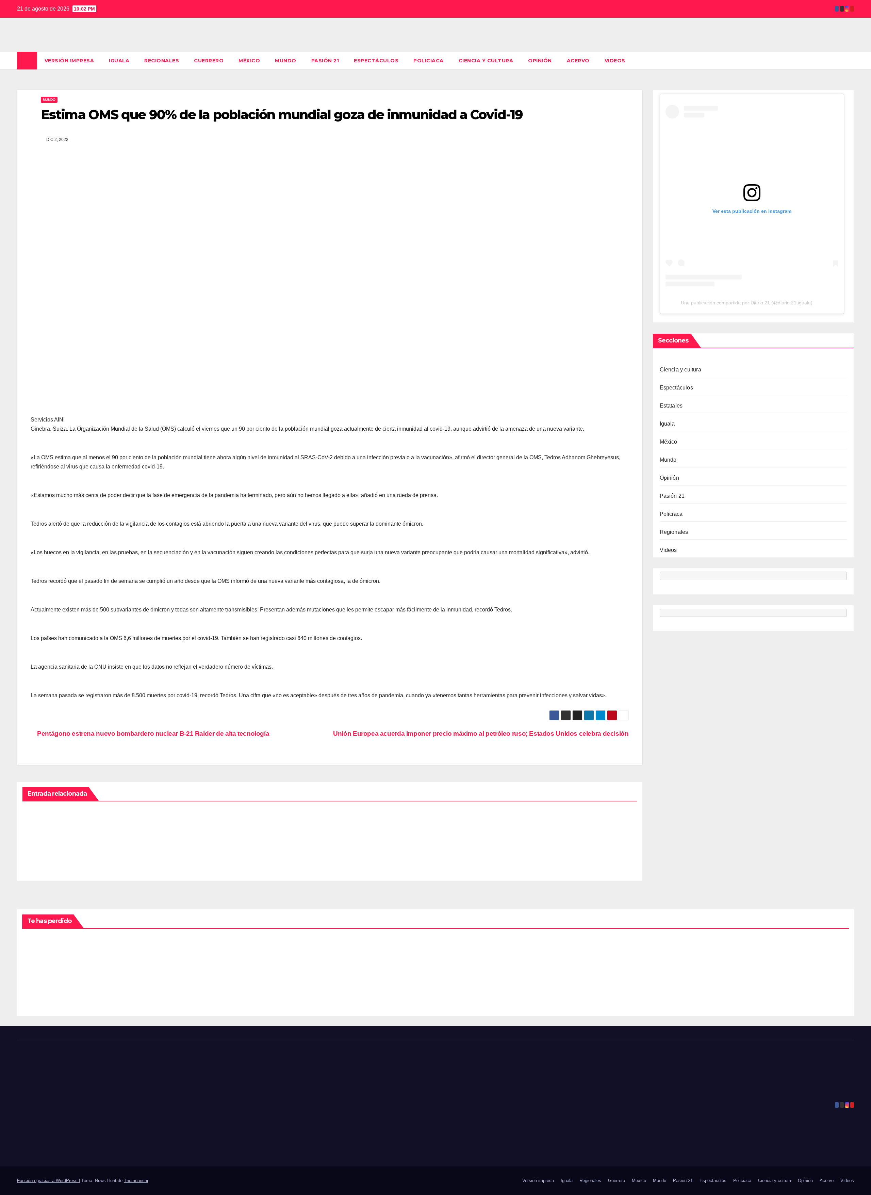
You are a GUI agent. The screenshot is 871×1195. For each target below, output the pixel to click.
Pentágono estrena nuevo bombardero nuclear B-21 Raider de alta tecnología (152, 733)
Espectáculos (376, 61)
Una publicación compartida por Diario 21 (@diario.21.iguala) (746, 303)
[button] (849, 60)
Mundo (285, 61)
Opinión (540, 61)
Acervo (578, 61)
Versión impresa (69, 61)
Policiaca (428, 61)
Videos (615, 61)
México (249, 61)
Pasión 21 (325, 61)
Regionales (161, 61)
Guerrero (209, 61)
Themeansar (136, 1180)
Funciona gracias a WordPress (48, 1180)
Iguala (119, 61)
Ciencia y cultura (486, 61)
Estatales (671, 406)
